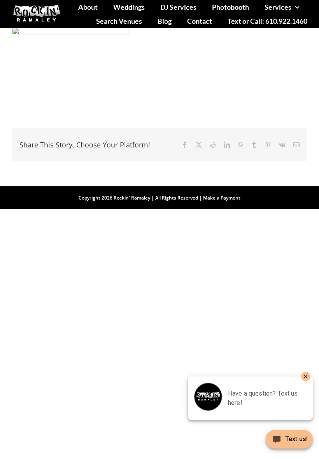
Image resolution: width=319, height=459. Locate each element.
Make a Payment (221, 197)
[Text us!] (289, 442)
